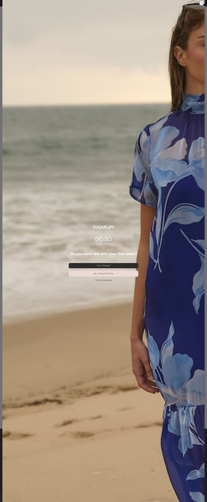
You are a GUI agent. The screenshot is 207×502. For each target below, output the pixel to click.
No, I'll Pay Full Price (103, 273)
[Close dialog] (201, 3)
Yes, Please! (103, 265)
